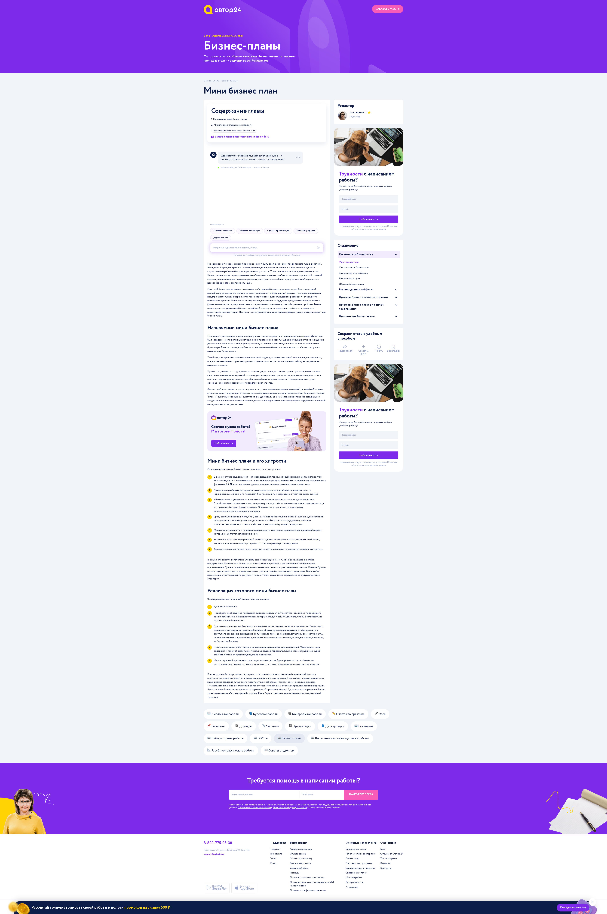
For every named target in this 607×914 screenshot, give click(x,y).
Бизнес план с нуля (349, 278)
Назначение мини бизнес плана (230, 119)
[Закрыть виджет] (592, 902)
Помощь (294, 873)
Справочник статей (356, 873)
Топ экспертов (388, 858)
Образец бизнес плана (351, 284)
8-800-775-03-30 (218, 843)
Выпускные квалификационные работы (341, 738)
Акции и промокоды (301, 849)
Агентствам (352, 858)
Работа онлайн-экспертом (360, 854)
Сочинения (365, 726)
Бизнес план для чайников (353, 273)
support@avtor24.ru (214, 854)
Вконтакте (276, 854)
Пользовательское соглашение (307, 877)
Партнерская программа (359, 863)
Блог (383, 849)
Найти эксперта (223, 443)
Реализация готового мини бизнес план (234, 130)
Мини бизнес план (349, 262)
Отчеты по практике (350, 714)
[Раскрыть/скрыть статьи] (396, 254)
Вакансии (385, 863)
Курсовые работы (265, 714)
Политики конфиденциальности (290, 807)
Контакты (385, 868)
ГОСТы (262, 738)
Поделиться (345, 351)
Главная (207, 80)
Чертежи (272, 726)
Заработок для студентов (360, 868)
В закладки (393, 351)
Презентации (301, 726)
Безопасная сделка (300, 863)
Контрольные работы (306, 714)
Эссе (382, 714)
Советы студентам (281, 750)
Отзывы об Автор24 (391, 854)
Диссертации (334, 726)
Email (273, 863)
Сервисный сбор (299, 868)
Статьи (216, 80)
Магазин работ (354, 877)
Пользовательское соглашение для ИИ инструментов (312, 884)
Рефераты (218, 726)
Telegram (275, 849)
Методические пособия (224, 36)
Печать (378, 351)
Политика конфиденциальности (308, 890)
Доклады (245, 726)
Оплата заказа (298, 854)
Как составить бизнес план (354, 267)
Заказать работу (388, 9)
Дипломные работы (225, 714)
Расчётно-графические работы (232, 750)
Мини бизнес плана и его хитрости (233, 125)
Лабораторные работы (227, 738)
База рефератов (354, 882)
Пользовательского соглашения (254, 807)
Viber (273, 858)
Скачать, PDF (363, 352)
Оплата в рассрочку (301, 858)
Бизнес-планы (229, 80)
